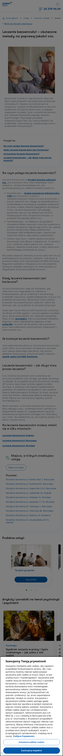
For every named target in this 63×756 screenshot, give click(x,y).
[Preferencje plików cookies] (2, 753)
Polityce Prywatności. (24, 736)
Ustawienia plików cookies (31, 742)
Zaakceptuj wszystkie (31, 750)
